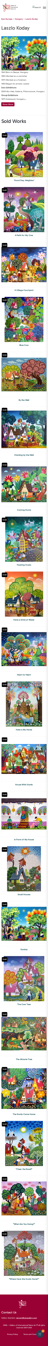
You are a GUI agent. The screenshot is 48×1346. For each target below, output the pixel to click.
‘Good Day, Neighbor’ (24, 180)
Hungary (19, 19)
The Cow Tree (24, 1004)
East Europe (6, 19)
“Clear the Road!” (24, 1169)
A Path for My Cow (24, 235)
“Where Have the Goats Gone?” (24, 1279)
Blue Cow (24, 345)
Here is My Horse (24, 729)
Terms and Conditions (32, 1334)
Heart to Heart (24, 675)
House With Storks (24, 784)
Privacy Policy (12, 1334)
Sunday (24, 949)
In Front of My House (24, 839)
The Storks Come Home (24, 1114)
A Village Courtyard (24, 290)
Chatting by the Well (24, 455)
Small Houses (24, 894)
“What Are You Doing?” (24, 1224)
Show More (8, 104)
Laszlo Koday (31, 19)
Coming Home (24, 510)
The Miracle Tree (24, 1059)
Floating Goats (24, 565)
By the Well (24, 400)
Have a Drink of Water (23, 620)
